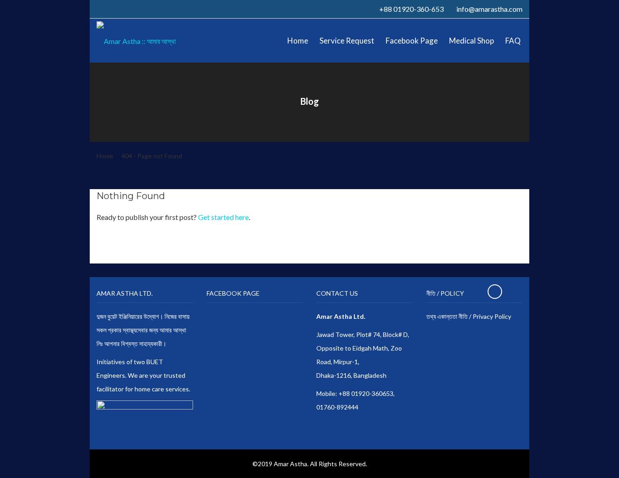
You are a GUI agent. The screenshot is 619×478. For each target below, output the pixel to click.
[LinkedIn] (119, 9)
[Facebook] (99, 9)
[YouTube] (129, 9)
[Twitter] (109, 9)
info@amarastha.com (489, 9)
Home (105, 156)
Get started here (223, 217)
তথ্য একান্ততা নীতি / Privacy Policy (468, 316)
